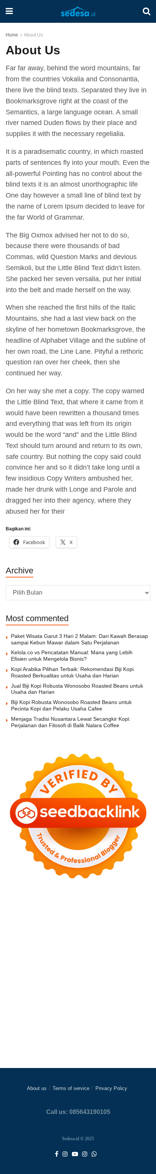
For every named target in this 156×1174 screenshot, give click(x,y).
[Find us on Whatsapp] (94, 1154)
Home (12, 35)
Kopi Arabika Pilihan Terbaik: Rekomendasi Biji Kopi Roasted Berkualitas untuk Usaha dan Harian (72, 672)
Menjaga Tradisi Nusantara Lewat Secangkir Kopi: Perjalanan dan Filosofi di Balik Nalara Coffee (71, 722)
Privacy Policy (111, 1088)
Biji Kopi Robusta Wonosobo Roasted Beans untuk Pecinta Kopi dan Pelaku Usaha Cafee (71, 705)
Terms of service (71, 1088)
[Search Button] (146, 11)
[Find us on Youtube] (75, 1154)
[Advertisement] (78, 989)
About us (37, 1088)
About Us (33, 35)
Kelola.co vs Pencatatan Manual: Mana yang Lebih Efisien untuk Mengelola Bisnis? (72, 655)
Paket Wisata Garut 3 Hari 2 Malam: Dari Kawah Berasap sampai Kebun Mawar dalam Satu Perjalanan (79, 639)
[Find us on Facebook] (56, 1154)
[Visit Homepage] (78, 11)
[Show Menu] (9, 11)
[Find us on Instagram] (65, 1154)
